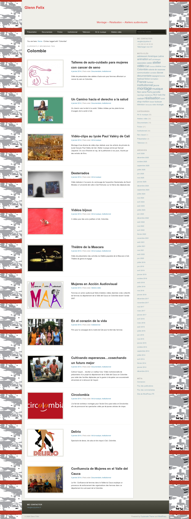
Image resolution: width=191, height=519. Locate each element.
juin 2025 (140, 173)
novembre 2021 (143, 238)
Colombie (142, 69)
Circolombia (80, 394)
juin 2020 (140, 258)
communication (143, 72)
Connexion (141, 382)
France (141, 81)
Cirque (164, 66)
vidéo (154, 104)
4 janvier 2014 (76, 71)
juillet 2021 (141, 246)
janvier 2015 (141, 343)
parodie (156, 91)
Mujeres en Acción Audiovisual (94, 284)
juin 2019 (140, 266)
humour (150, 82)
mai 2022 (140, 226)
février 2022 (141, 234)
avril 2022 (140, 230)
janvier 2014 (141, 367)
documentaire (144, 75)
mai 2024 (140, 197)
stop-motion (143, 101)
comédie (153, 73)
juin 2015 (140, 335)
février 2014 (141, 363)
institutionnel (145, 85)
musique (157, 88)
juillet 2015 (141, 331)
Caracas (152, 66)
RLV (155, 94)
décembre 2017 (143, 298)
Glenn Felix (34, 7)
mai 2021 (140, 250)
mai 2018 (140, 290)
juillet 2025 (141, 169)
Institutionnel (72, 32)
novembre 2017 (143, 302)
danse (160, 72)
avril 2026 (140, 153)
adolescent (142, 56)
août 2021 (141, 242)
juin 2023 (140, 214)
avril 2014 (140, 359)
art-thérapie (156, 59)
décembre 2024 (143, 185)
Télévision (86, 32)
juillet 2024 (141, 193)
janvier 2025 (141, 181)
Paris (149, 91)
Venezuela (148, 105)
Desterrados (80, 173)
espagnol (156, 75)
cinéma (158, 66)
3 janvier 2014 (76, 251)
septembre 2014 (143, 351)
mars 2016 (141, 322)
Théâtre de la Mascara (87, 247)
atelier (149, 62)
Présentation (32, 32)
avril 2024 (140, 202)
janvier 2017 (141, 314)
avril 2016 (140, 318)
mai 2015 (140, 339)
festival (140, 78)
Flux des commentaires (146, 390)
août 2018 (141, 282)
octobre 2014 (142, 347)
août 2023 (141, 206)
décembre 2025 (143, 157)
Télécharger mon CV (145, 47)
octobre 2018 (142, 278)
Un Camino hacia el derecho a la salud (99, 99)
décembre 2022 (143, 218)
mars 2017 (141, 310)
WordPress (162, 516)
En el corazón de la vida (89, 320)
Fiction (59, 32)
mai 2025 (140, 177)
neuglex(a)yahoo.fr (144, 41)
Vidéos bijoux (81, 210)
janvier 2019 (141, 274)
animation (142, 59)
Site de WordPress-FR (145, 394)
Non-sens (141, 91)
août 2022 (141, 222)
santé (163, 98)
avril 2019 (140, 270)
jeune (156, 85)
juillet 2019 (141, 262)
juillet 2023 (141, 210)
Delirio (76, 431)
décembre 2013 (143, 371)
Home (40, 41)
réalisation (152, 97)
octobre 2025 (142, 161)
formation (154, 79)
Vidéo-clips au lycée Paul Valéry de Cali (100, 136)
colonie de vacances (156, 69)
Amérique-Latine (156, 56)
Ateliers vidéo (116, 32)
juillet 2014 (141, 355)
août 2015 (141, 326)
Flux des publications (145, 386)
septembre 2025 (143, 165)
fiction (147, 78)
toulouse (158, 101)
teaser (152, 102)
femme (162, 76)
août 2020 (141, 254)
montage (144, 88)
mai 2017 (140, 306)
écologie (160, 104)
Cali (147, 66)
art (150, 59)
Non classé (141, 134)
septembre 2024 (143, 189)
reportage (140, 95)
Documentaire (47, 32)
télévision (141, 104)
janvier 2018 (141, 294)
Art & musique (100, 32)
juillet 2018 (141, 286)
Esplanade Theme (147, 516)
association (141, 62)
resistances (149, 95)
